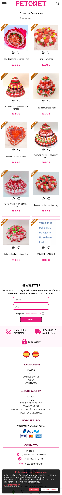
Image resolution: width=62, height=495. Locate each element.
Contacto (31, 383)
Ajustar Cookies (50, 489)
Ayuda (31, 379)
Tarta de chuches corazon (16, 156)
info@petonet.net (33, 463)
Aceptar (34, 489)
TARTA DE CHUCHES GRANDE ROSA (16, 205)
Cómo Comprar (31, 406)
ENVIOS (31, 370)
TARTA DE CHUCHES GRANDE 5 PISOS (46, 156)
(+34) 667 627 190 (33, 459)
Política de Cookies (31, 412)
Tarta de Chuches (46, 58)
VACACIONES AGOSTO (46, 254)
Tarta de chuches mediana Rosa (16, 254)
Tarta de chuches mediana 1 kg (46, 205)
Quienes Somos (31, 376)
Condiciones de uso (33, 313)
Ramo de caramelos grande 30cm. (16, 58)
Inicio (31, 373)
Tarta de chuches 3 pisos (46, 107)
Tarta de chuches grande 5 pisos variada (16, 107)
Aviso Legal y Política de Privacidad (31, 409)
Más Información (12, 484)
